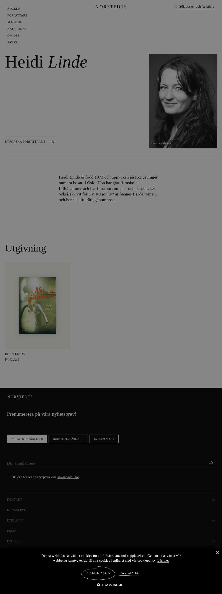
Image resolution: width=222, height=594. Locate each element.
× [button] (217, 552)
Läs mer (164, 560)
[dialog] (111, 297)
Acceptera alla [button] (98, 573)
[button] (111, 584)
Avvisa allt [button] (129, 573)
